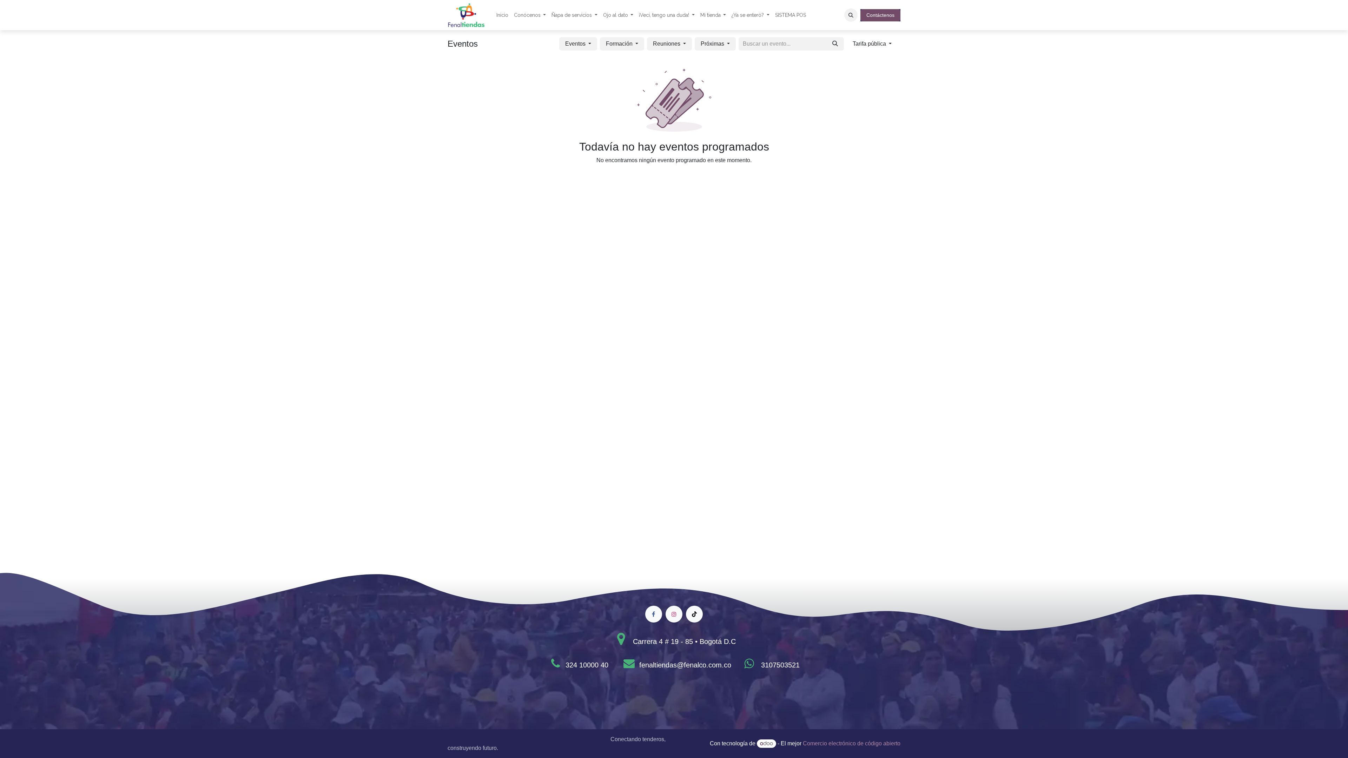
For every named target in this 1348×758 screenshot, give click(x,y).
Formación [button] (620, 44)
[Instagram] (674, 614)
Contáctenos (880, 15)
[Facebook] (653, 614)
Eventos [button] (576, 44)
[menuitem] (502, 15)
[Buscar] (835, 44)
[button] (851, 15)
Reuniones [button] (667, 44)
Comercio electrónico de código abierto (851, 743)
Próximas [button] (713, 44)
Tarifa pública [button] (870, 44)
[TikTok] (694, 614)
